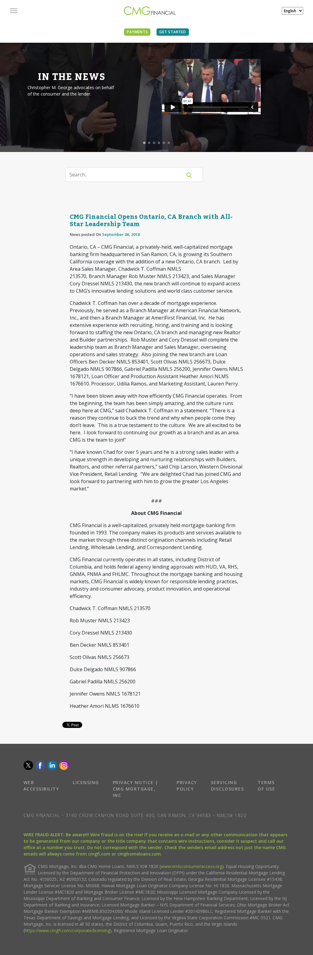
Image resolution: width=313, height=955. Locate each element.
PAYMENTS (137, 31)
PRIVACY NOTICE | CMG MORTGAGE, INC (135, 789)
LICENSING (86, 782)
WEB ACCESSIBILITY (41, 786)
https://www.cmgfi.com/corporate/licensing (67, 930)
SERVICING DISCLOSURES (227, 786)
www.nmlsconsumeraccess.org (191, 866)
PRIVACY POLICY (187, 786)
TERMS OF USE (266, 786)
